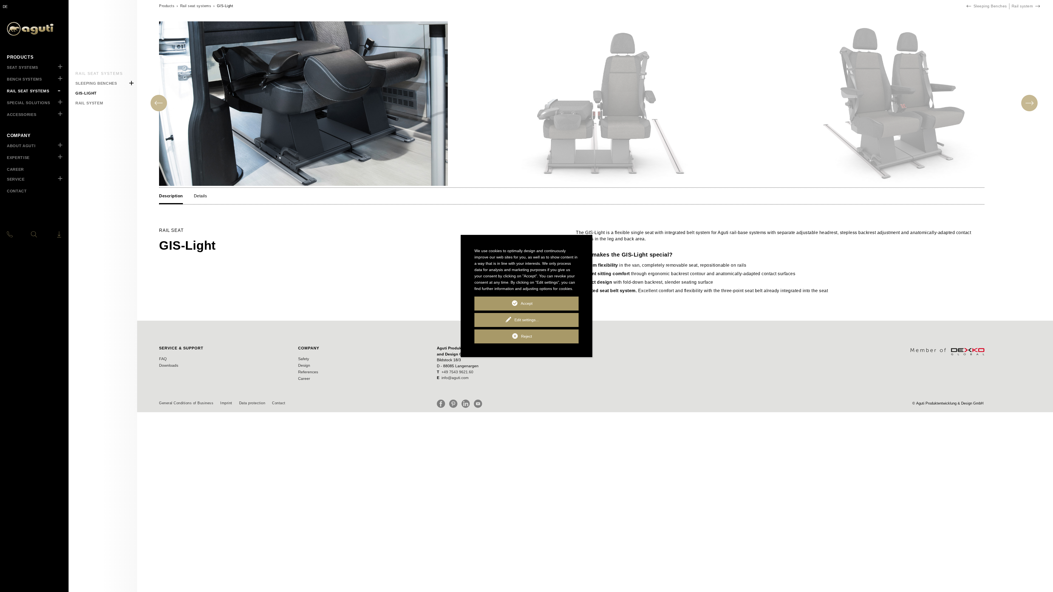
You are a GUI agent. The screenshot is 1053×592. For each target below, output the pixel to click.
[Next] (1029, 103)
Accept (527, 303)
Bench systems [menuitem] (24, 79)
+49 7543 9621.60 (457, 372)
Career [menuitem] (15, 169)
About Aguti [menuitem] (21, 146)
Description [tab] (171, 195)
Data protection (252, 403)
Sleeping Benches (990, 6)
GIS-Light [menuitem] (86, 93)
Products (166, 6)
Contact (278, 403)
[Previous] (159, 103)
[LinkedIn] (467, 403)
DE (5, 7)
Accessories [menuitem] (21, 114)
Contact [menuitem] (17, 191)
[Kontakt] (16, 234)
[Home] (34, 29)
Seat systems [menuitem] (22, 67)
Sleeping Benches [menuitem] (96, 83)
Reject (526, 336)
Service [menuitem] (16, 179)
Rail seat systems (195, 6)
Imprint (226, 403)
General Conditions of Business (186, 403)
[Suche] (34, 234)
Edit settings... (526, 320)
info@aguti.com (455, 377)
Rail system (1022, 6)
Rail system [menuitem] (89, 103)
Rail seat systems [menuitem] (28, 91)
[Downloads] (52, 234)
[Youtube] (479, 403)
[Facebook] (442, 403)
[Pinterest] (454, 403)
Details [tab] (200, 195)
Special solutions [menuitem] (28, 103)
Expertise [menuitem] (18, 157)
